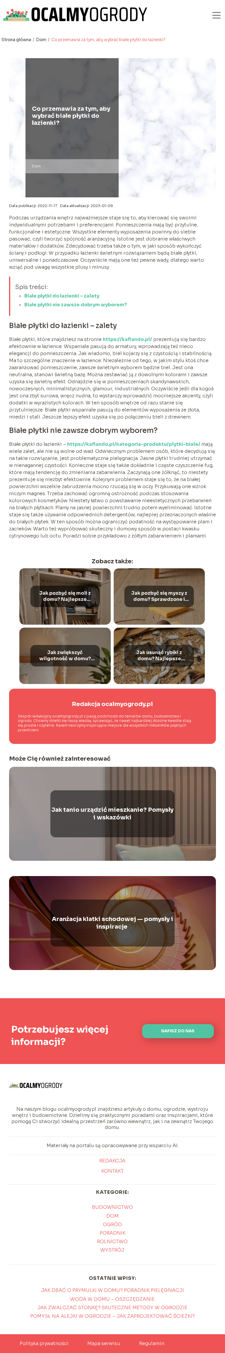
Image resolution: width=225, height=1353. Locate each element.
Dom (41, 39)
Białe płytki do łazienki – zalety (61, 296)
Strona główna (16, 39)
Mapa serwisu (103, 1343)
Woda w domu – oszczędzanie (112, 1299)
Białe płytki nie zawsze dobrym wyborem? (75, 305)
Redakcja (112, 1161)
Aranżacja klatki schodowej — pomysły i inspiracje (112, 922)
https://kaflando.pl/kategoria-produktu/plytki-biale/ (134, 444)
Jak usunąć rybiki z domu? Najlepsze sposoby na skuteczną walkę (159, 656)
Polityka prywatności (44, 1343)
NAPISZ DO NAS (178, 1030)
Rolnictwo (112, 1241)
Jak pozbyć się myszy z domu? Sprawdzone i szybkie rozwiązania (159, 596)
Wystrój (112, 1250)
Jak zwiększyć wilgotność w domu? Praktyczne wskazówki (65, 656)
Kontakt (112, 1171)
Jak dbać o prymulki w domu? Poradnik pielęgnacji (112, 1290)
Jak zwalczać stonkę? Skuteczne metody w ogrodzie (113, 1308)
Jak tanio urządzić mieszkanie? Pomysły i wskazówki (112, 813)
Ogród (112, 1224)
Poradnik (112, 1233)
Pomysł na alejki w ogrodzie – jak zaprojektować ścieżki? (112, 1316)
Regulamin (151, 1343)
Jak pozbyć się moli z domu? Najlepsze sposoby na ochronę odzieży (65, 596)
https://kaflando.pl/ (127, 339)
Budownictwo (112, 1207)
